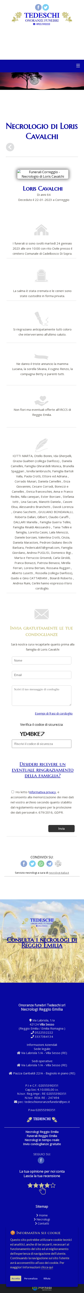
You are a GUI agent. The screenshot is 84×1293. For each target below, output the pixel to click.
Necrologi (43, 1219)
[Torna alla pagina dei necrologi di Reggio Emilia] (10, 148)
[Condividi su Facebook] (38, 9)
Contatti (43, 1223)
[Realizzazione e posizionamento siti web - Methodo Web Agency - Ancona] (42, 1289)
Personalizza (31, 1278)
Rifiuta (47, 1278)
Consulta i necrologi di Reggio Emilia (42, 942)
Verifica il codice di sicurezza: (41, 724)
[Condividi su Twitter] (45, 9)
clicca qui (47, 1267)
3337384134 (44, 1036)
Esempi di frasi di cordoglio (54, 713)
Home (43, 1215)
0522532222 (44, 1032)
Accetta (16, 1278)
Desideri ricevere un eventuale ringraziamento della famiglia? (43, 770)
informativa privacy (42, 792)
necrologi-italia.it (59, 872)
